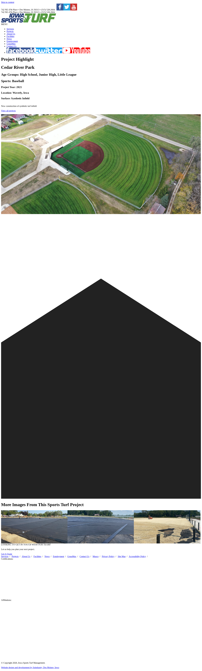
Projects (10, 31)
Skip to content (7, 2)
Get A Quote (6, 554)
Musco (96, 556)
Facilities (10, 36)
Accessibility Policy (137, 556)
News (9, 39)
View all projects (8, 111)
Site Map (122, 556)
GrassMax (11, 44)
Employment (12, 41)
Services (10, 29)
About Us (11, 34)
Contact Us (11, 46)
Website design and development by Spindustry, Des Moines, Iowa (30, 667)
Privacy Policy (108, 556)
